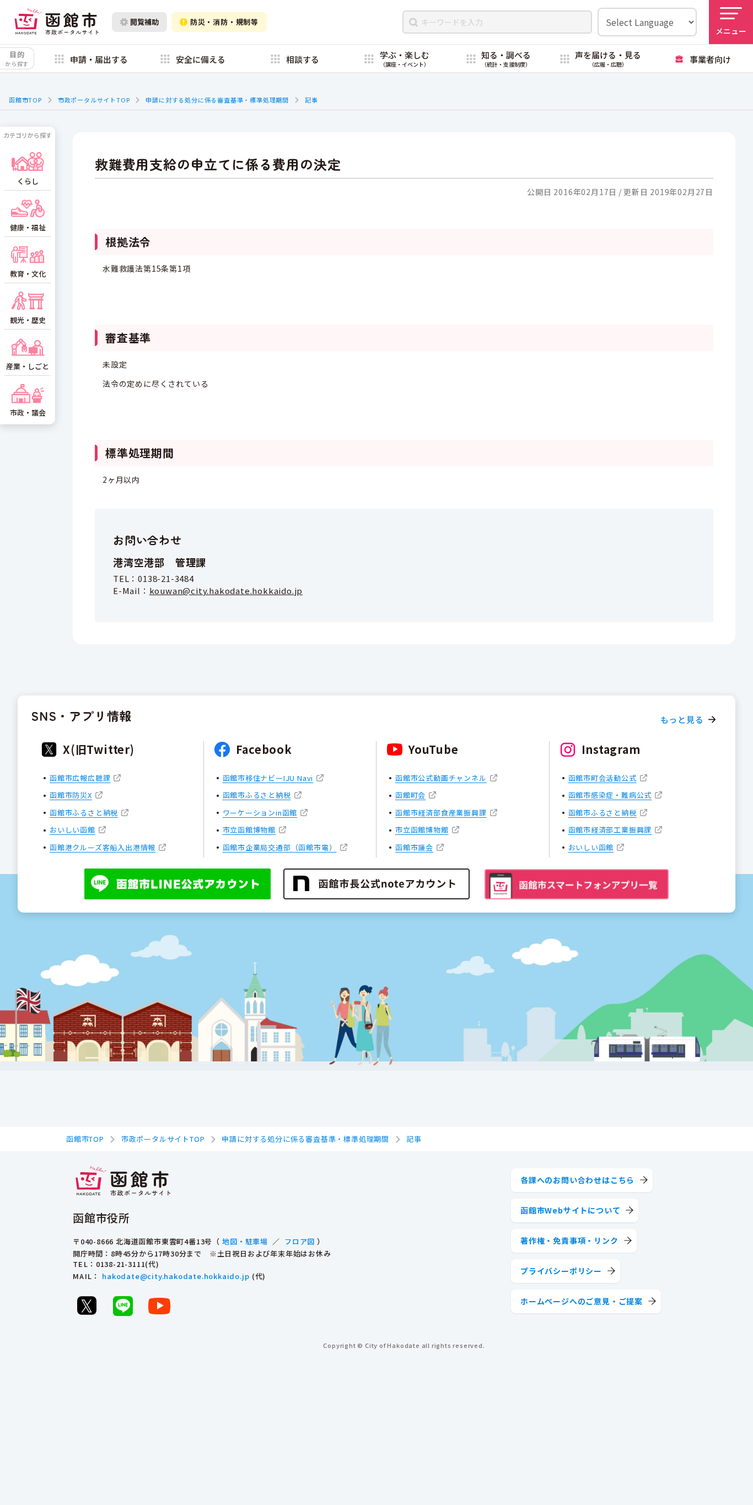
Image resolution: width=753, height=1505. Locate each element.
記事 (311, 99)
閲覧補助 (144, 22)
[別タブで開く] (86, 1305)
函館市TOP (25, 99)
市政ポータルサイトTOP (94, 99)
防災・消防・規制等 (224, 22)
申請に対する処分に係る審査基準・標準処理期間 (217, 99)
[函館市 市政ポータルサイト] (56, 22)
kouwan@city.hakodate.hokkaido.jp (226, 590)
